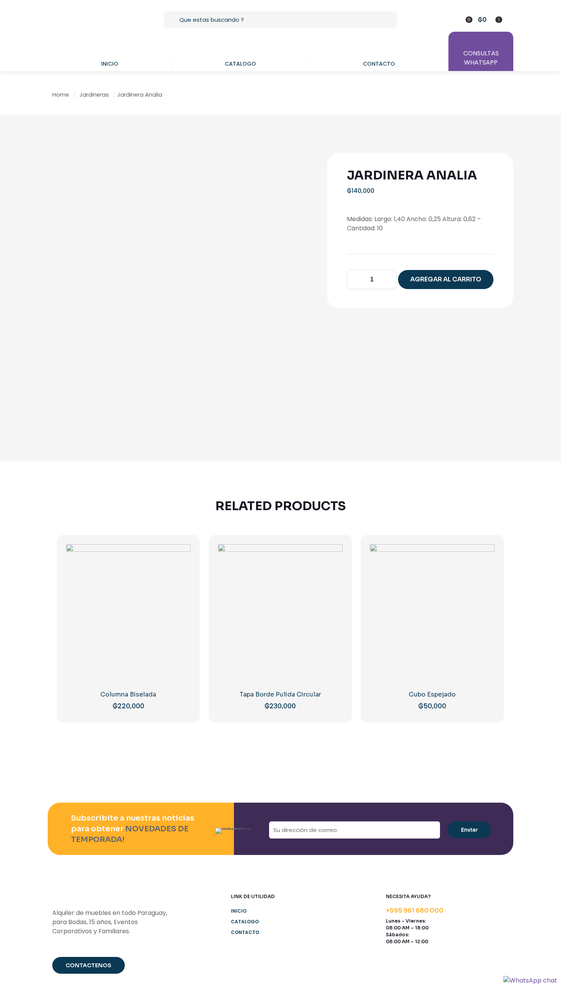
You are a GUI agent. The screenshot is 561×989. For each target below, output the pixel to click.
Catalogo (245, 921)
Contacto (245, 932)
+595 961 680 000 (414, 911)
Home (60, 95)
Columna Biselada (128, 694)
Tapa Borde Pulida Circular (280, 694)
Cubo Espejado (432, 694)
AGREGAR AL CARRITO (445, 279)
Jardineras (94, 95)
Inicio (239, 911)
